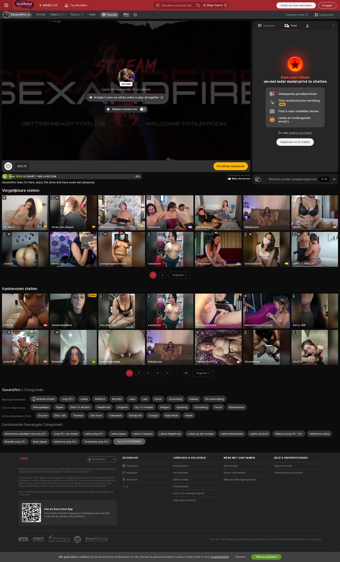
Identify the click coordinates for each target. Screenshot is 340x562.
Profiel (40, 14)
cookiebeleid (219, 556)
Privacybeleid (180, 466)
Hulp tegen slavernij (184, 500)
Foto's (77, 14)
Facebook (132, 466)
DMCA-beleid (180, 479)
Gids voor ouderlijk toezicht (188, 493)
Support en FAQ (283, 466)
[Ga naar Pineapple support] (78, 539)
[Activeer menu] (6, 5)
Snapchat (131, 479)
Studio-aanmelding (235, 472)
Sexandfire (11, 390)
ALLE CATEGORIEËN (129, 441)
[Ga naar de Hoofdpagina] (24, 5)
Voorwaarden (180, 472)
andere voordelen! (300, 132)
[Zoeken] (198, 5)
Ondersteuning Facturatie (288, 472)
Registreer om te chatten (295, 141)
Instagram (132, 472)
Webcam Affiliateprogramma (240, 479)
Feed (92, 14)
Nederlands (98, 459)
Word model (230, 466)
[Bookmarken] (8, 166)
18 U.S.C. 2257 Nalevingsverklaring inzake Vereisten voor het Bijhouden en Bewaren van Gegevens (265, 539)
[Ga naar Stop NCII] (96, 539)
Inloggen (327, 5)
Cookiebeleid (180, 486)
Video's (58, 14)
